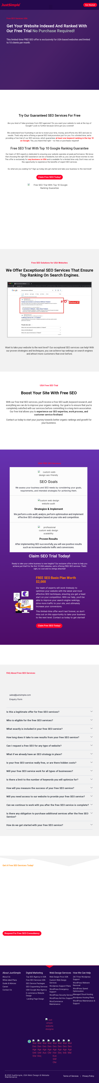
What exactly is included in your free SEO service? (34, 728)
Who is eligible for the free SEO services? (29, 720)
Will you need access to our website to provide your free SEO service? (45, 796)
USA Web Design (31, 1075)
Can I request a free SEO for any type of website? (33, 745)
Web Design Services (60, 973)
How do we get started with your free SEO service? (34, 825)
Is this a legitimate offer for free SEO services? (32, 711)
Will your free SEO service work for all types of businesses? (39, 771)
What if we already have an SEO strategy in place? (34, 754)
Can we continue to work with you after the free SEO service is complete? (47, 805)
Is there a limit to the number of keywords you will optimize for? (42, 779)
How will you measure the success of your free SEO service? (40, 788)
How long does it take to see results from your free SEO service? (42, 737)
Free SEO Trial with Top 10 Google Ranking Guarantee (49, 148)
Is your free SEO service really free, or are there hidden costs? (41, 762)
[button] (50, 3)
